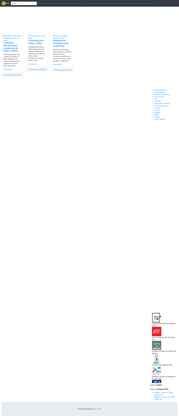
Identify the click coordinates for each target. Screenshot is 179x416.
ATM (61, 3)
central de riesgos (160, 90)
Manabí (71, 3)
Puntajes (157, 112)
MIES (85, 3)
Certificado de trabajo (162, 103)
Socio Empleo (93, 3)
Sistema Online (134, 3)
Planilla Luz (79, 3)
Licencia (117, 3)
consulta (157, 108)
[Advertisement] (56, 20)
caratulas (13, 75)
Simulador (109, 3)
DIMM (156, 115)
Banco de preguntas (161, 106)
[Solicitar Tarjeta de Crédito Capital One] (166, 398)
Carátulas (38, 69)
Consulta (45, 3)
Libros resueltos (160, 119)
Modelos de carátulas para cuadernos (60, 43)
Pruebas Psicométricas (162, 94)
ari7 (7, 3)
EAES (39, 3)
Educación (124, 3)
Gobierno (102, 3)
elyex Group (97, 409)
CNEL (66, 3)
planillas (157, 117)
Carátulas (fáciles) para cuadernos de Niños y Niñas (10, 46)
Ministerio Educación (147, 3)
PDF (155, 99)
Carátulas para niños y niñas (36, 42)
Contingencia (54, 3)
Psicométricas (159, 97)
